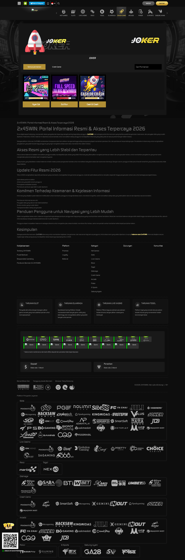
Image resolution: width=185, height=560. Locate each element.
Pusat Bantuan (22, 255)
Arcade (131, 15)
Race (92, 15)
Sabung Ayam (160, 15)
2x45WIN (90, 134)
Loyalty (65, 255)
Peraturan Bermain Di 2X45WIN (28, 263)
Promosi (65, 251)
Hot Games (63, 15)
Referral (65, 259)
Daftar (162, 3)
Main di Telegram (38, 3)
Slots (73, 15)
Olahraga (112, 15)
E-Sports (150, 15)
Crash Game (121, 15)
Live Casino (83, 15)
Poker (140, 15)
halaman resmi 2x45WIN (139, 234)
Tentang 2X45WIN (23, 251)
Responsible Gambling (25, 259)
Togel (102, 15)
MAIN (38, 88)
